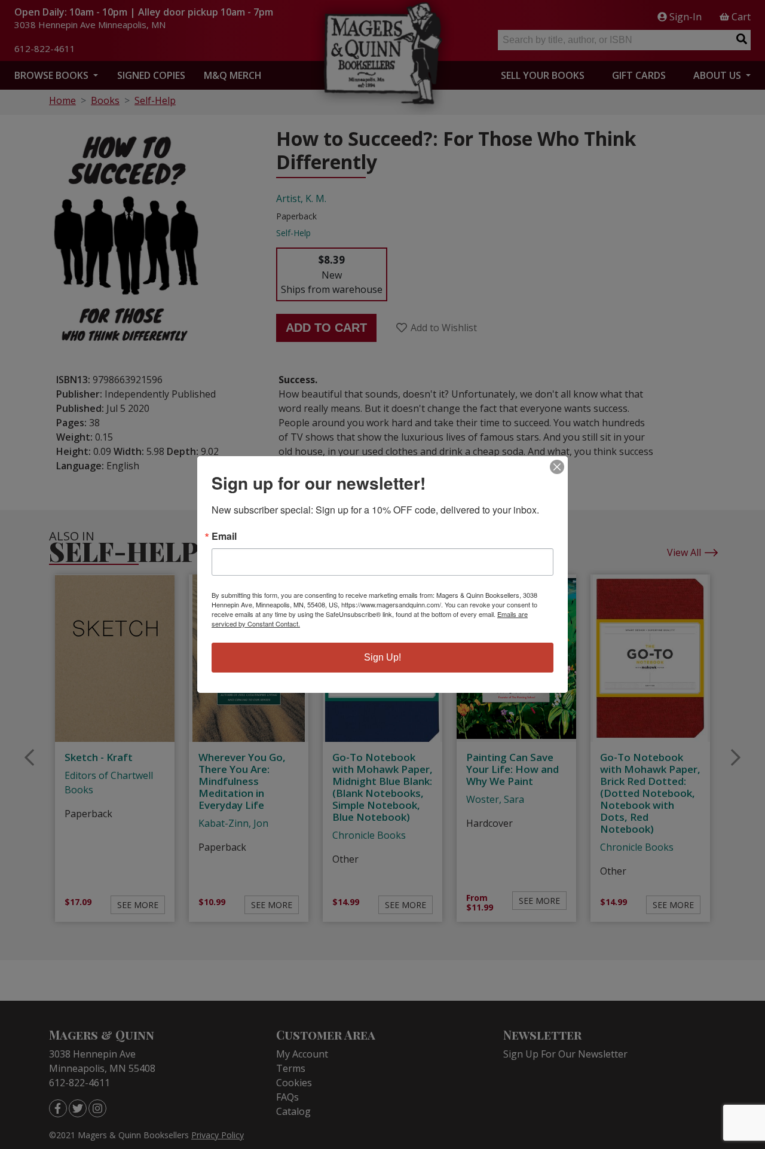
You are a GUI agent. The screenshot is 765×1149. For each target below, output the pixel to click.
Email (224, 536)
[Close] (557, 467)
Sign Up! (382, 657)
